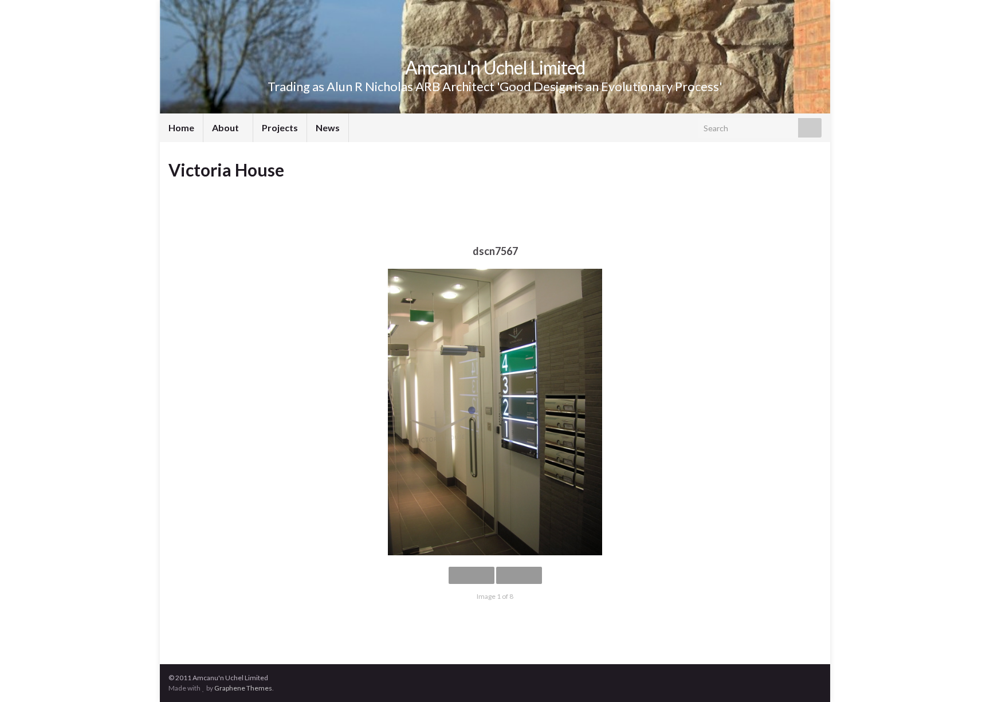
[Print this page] (812, 189)
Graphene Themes (243, 688)
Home (181, 127)
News (328, 127)
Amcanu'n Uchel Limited (495, 67)
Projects (280, 127)
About (226, 127)
